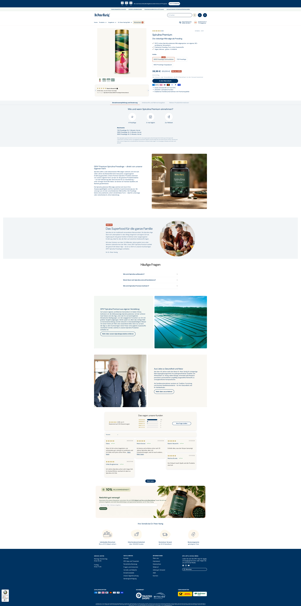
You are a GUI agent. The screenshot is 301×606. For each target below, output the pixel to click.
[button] (195, 15)
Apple (205, 559)
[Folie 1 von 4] (100, 80)
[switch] (5, 600)
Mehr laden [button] (150, 481)
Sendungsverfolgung (130, 579)
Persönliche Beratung (130, 564)
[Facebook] (183, 565)
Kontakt (125, 558)
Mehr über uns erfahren (164, 392)
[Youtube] (189, 565)
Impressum (156, 561)
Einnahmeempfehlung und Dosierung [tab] (125, 103)
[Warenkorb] (205, 15)
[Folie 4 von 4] (113, 80)
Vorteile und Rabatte (130, 570)
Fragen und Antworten (130, 567)
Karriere (155, 576)
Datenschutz (157, 564)
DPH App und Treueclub (131, 561)
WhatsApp (189, 569)
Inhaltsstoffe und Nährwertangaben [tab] (153, 103)
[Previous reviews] (95, 90)
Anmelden (103, 508)
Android (187, 561)
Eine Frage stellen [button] (181, 423)
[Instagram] (186, 565)
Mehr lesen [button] (140, 454)
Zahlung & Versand (159, 570)
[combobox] (177, 15)
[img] (110, 441)
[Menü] (8, 590)
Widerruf (155, 567)
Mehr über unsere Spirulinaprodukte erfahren (118, 334)
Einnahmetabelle (128, 573)
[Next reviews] (148, 90)
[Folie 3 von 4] (108, 80)
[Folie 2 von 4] (104, 80)
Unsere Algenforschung (131, 576)
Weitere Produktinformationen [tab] (179, 103)
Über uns (156, 558)
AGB (154, 573)
